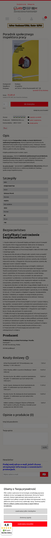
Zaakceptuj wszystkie (25, 524)
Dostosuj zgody (25, 517)
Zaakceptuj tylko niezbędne (25, 511)
